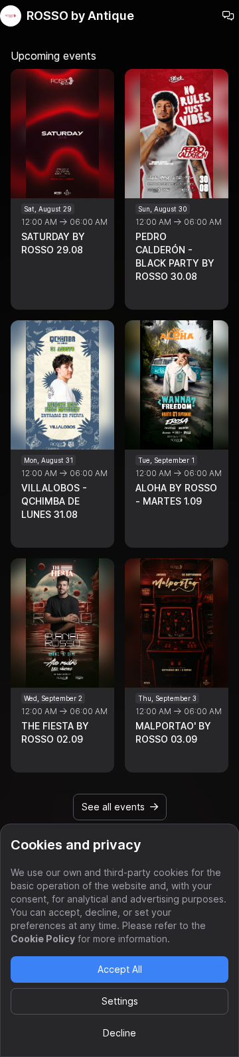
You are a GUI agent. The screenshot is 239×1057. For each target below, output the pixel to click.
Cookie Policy (43, 938)
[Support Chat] (228, 16)
